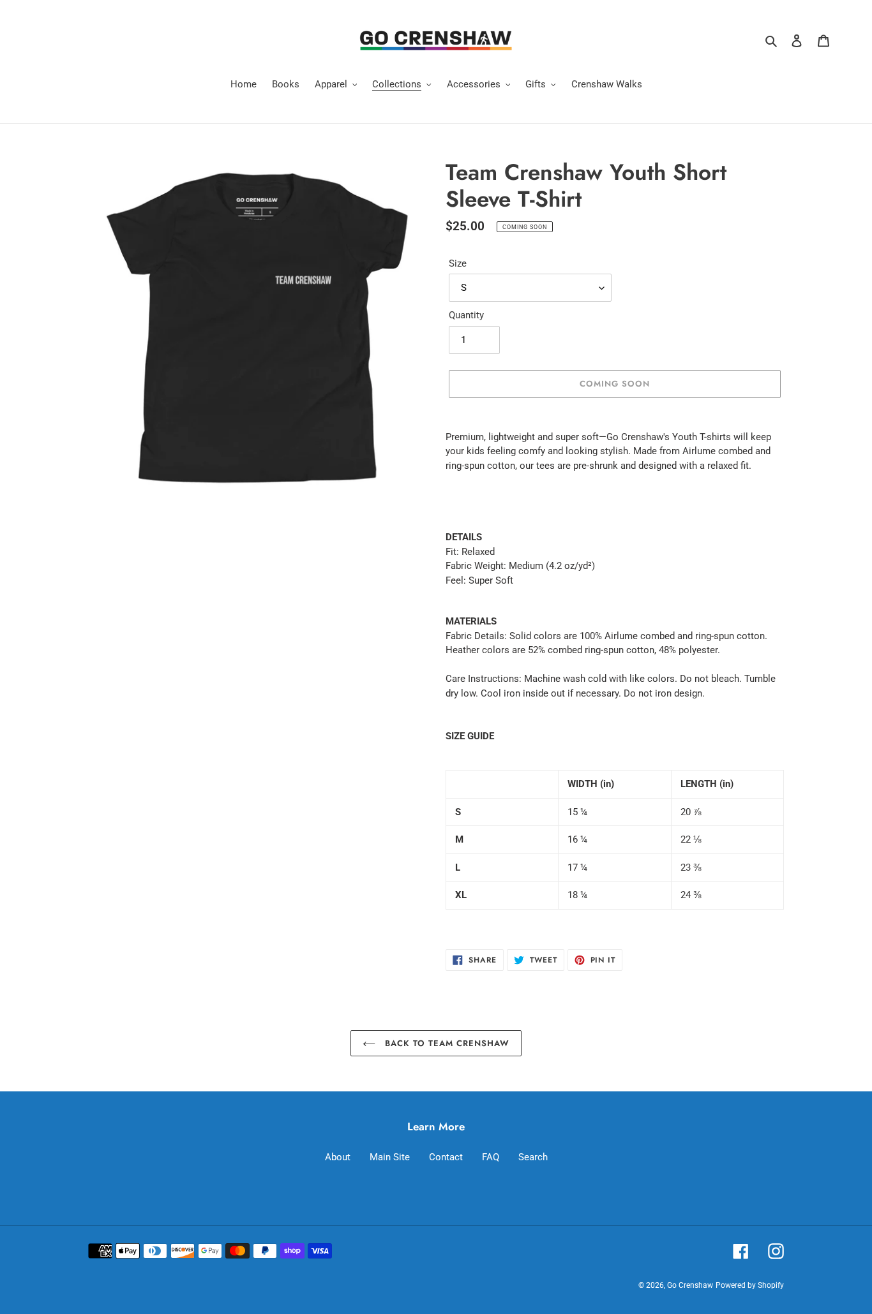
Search (533, 1157)
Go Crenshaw (690, 1285)
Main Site (390, 1157)
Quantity (466, 315)
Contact (446, 1157)
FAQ (490, 1157)
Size (458, 263)
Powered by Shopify (750, 1285)
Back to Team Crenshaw (446, 1043)
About (337, 1157)
